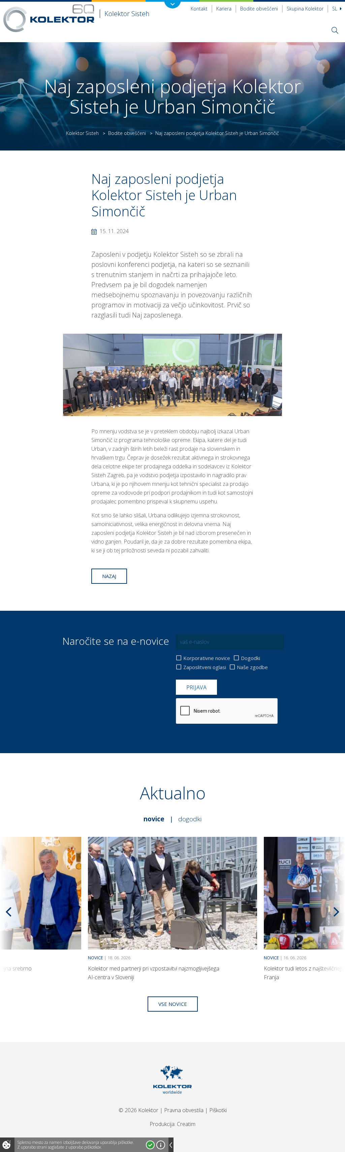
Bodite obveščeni (259, 8)
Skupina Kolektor (305, 8)
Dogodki (250, 658)
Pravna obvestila (183, 1110)
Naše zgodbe (252, 667)
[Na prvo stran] (172, 1102)
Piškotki (218, 1110)
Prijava (196, 687)
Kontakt (199, 8)
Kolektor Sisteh (82, 133)
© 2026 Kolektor (138, 1110)
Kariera (223, 8)
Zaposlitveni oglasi (204, 667)
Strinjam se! (150, 1145)
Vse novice (172, 1003)
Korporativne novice (206, 658)
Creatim (186, 1124)
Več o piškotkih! (160, 1145)
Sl (335, 8)
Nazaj (109, 576)
